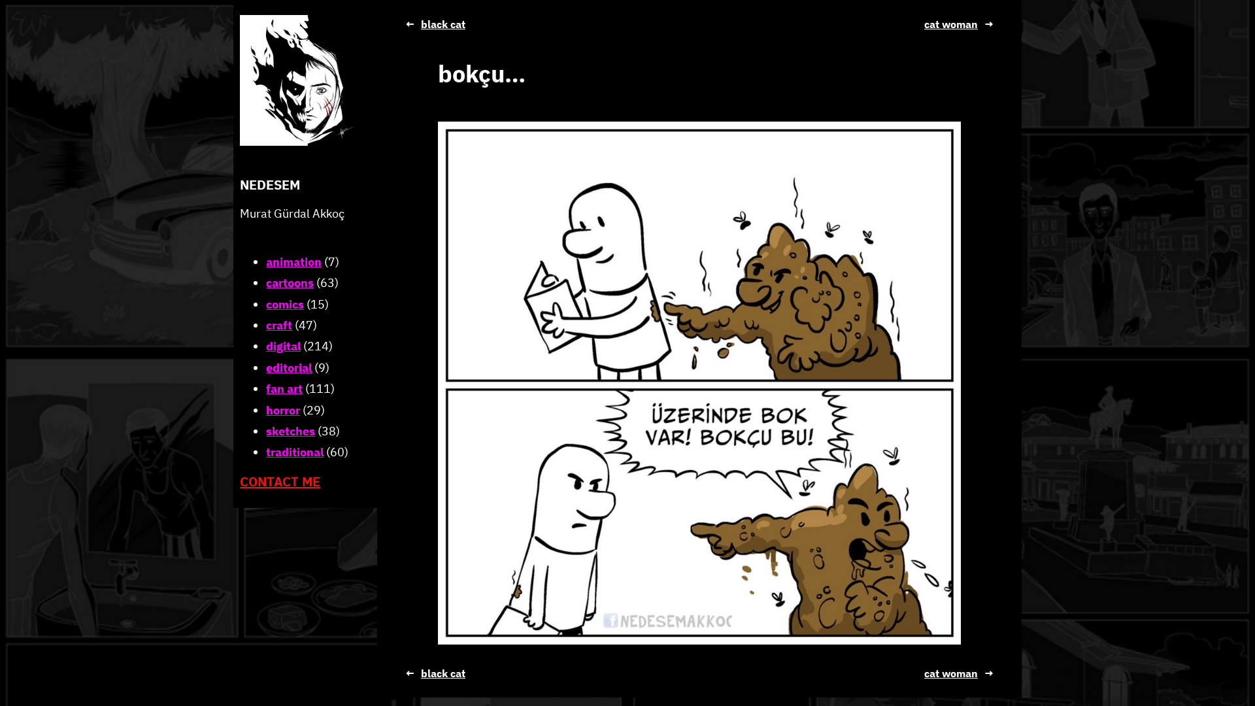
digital (283, 346)
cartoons (290, 282)
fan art (284, 388)
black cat (443, 24)
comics (285, 304)
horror (283, 410)
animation (294, 261)
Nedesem (270, 184)
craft (279, 325)
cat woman (951, 24)
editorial (289, 367)
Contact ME (280, 481)
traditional (295, 452)
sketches (290, 431)
